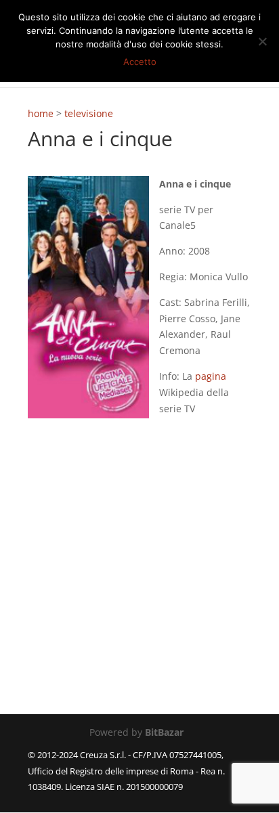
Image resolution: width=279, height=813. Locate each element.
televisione (88, 113)
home (40, 113)
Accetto (139, 61)
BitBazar (164, 732)
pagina (210, 376)
